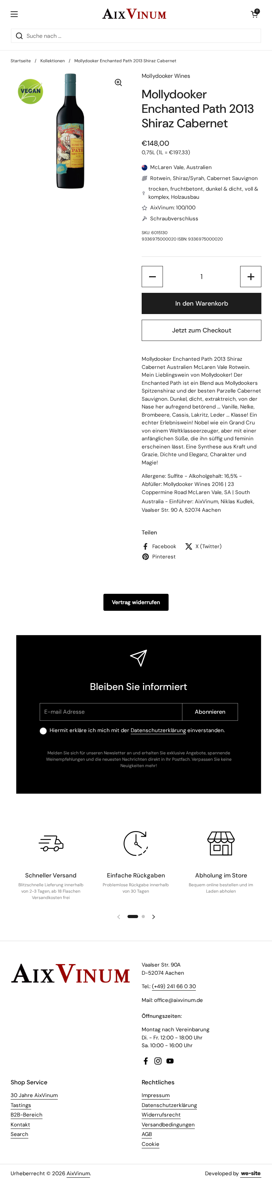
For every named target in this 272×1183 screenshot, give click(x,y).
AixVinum (78, 1173)
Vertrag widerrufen (136, 602)
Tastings (21, 1105)
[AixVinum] (134, 14)
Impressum (156, 1095)
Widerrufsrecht (161, 1114)
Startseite (21, 61)
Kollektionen (52, 61)
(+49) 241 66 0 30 (174, 986)
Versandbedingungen (168, 1124)
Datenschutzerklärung (158, 730)
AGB (147, 1134)
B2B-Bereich (26, 1114)
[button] (254, 14)
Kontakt (20, 1124)
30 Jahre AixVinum (34, 1095)
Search (19, 1134)
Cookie (150, 1144)
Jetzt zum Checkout (201, 330)
